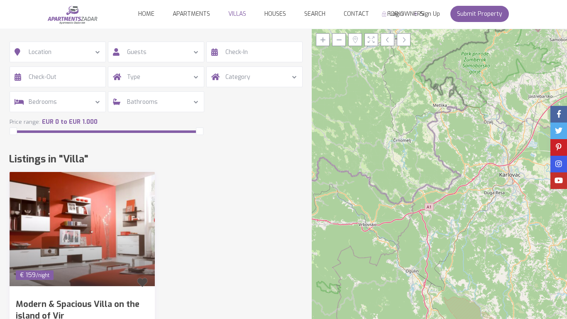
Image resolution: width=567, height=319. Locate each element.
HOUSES (275, 14)
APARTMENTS (191, 14)
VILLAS (237, 14)
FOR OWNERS (405, 14)
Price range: (25, 121)
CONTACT (356, 14)
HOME (146, 14)
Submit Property (479, 14)
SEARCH (314, 14)
